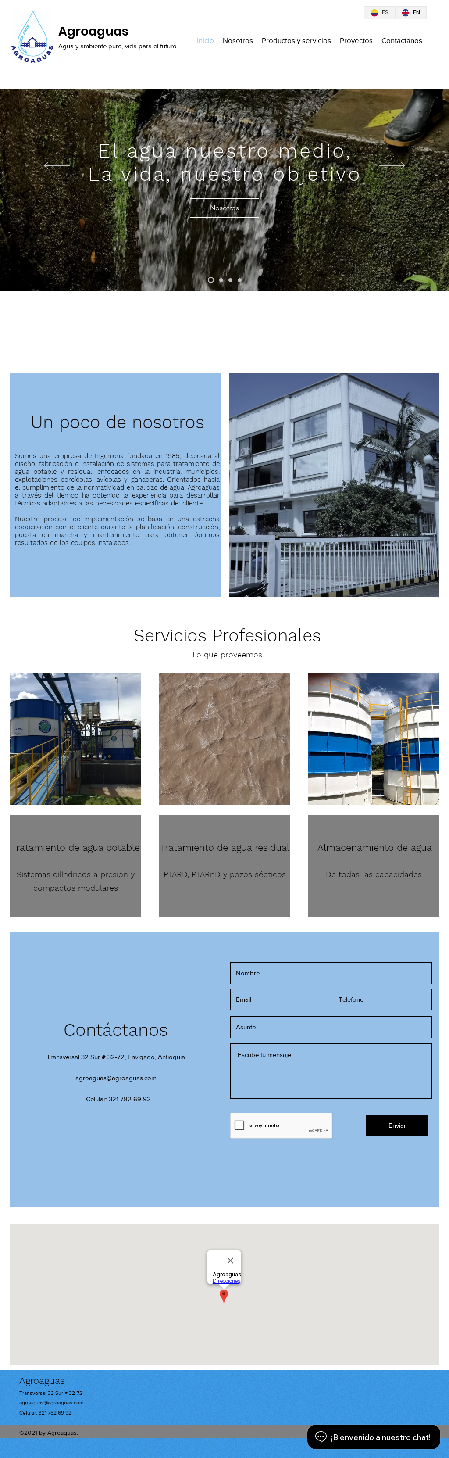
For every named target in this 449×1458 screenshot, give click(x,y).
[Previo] (57, 166)
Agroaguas (93, 31)
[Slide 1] (210, 280)
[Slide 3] (230, 280)
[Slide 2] (220, 280)
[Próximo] (392, 166)
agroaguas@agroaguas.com (116, 1078)
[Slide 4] (240, 280)
